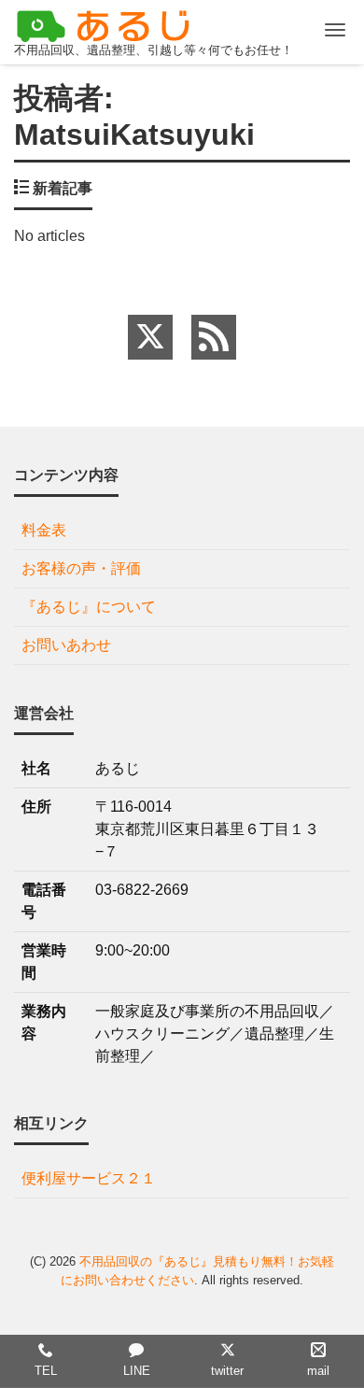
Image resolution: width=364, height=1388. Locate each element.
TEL (46, 1371)
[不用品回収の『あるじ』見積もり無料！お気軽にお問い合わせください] (107, 23)
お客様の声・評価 (81, 568)
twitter (227, 1371)
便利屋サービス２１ (88, 1178)
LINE (136, 1371)
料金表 (43, 530)
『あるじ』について (88, 607)
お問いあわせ (66, 645)
